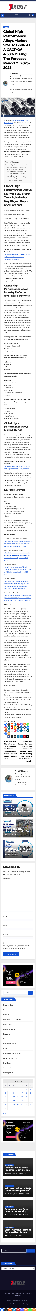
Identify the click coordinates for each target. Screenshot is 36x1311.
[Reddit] (12, 724)
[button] (29, 15)
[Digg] (21, 730)
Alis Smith (20, 814)
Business (6, 27)
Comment (7, 878)
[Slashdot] (27, 730)
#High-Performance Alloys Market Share (21, 83)
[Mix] (24, 724)
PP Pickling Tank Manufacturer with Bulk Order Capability (18, 831)
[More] (8, 733)
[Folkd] (21, 727)
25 (9, 1104)
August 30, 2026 (11, 1173)
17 (5, 1100)
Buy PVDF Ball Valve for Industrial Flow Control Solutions (17, 811)
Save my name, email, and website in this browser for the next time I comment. (16, 947)
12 (14, 1097)
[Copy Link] (15, 727)
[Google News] (5, 733)
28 (22, 1104)
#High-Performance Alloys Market (21, 79)
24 (5, 1104)
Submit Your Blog (23, 1304)
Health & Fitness (12, 1304)
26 (14, 1104)
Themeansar (18, 1295)
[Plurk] (5, 730)
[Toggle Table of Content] (28, 162)
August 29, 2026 (11, 1194)
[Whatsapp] (27, 724)
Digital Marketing (9, 1029)
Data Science (7, 1024)
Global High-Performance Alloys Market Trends (18, 178)
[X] (8, 724)
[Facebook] (5, 724)
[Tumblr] (24, 727)
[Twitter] (18, 730)
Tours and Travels (9, 1068)
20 (18, 1100)
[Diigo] (8, 730)
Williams (15, 74)
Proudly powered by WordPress (12, 1293)
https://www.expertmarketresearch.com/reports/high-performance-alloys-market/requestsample (17, 257)
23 (30, 1100)
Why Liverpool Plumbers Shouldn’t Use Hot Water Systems (23, 776)
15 (26, 1097)
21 (22, 1100)
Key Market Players (17, 180)
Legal (5, 1048)
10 (5, 1097)
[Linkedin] (15, 724)
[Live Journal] (24, 730)
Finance (6, 1039)
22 (26, 1100)
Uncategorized (8, 1073)
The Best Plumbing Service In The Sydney (22, 783)
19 (14, 1100)
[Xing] (8, 727)
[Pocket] (15, 730)
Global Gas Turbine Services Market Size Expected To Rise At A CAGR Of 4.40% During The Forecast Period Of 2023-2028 (25, 751)
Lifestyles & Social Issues (11, 1053)
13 (18, 1097)
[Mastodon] (21, 724)
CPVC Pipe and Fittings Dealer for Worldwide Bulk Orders (17, 851)
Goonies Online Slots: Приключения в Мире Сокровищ (17, 1170)
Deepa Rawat (24, 1173)
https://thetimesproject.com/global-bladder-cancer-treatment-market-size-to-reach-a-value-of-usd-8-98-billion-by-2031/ (18, 543)
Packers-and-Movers (10, 1058)
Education (6, 1034)
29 (26, 1104)
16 (30, 1097)
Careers (6, 1014)
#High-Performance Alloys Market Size (21, 91)
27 (18, 1104)
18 (9, 1100)
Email (5, 925)
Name (5, 916)
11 (9, 1097)
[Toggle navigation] (16, 15)
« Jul (4, 1113)
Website (6, 934)
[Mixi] (12, 730)
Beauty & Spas (8, 1005)
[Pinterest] (18, 724)
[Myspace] (18, 727)
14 (22, 1097)
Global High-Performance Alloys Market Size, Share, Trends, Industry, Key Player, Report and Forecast (18, 167)
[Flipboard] (12, 727)
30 (30, 1104)
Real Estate (7, 1063)
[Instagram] (5, 727)
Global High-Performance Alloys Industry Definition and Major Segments (18, 173)
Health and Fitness (9, 1043)
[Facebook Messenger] (27, 727)
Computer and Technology (12, 1019)
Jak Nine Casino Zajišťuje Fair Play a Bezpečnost (18, 1189)
